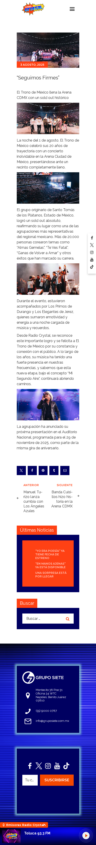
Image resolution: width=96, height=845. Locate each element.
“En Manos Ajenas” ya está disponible (50, 565)
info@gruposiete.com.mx (52, 721)
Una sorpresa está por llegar (51, 574)
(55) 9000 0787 (46, 710)
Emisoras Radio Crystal (25, 825)
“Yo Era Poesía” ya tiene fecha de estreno (50, 554)
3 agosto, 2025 (32, 64)
